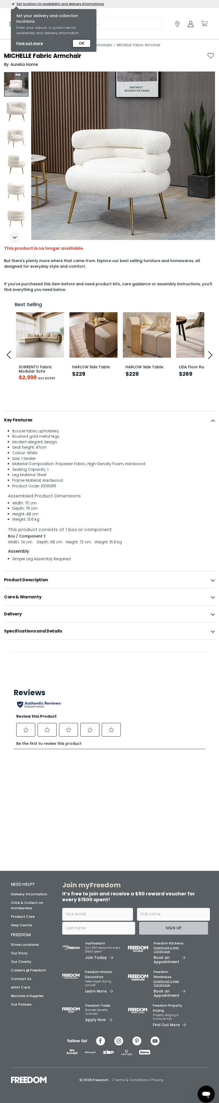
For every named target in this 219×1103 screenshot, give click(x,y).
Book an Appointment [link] (166, 959)
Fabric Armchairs (97, 45)
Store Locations (25, 944)
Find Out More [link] (166, 1024)
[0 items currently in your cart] (204, 23)
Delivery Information (29, 894)
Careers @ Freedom (28, 970)
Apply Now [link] (95, 1019)
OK (81, 43)
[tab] (109, 420)
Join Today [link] (96, 957)
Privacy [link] (157, 1079)
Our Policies (21, 1004)
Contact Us (21, 978)
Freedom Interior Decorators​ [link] (98, 974)
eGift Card (20, 987)
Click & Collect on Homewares (27, 905)
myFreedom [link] (95, 943)
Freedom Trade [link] (97, 1005)
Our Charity (21, 961)
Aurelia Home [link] (24, 64)
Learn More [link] (96, 991)
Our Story (19, 953)
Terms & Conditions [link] (131, 1079)
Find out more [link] (29, 43)
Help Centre (21, 925)
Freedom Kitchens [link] (168, 943)
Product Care (23, 916)
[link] (177, 24)
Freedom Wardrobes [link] (162, 974)
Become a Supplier (27, 995)
